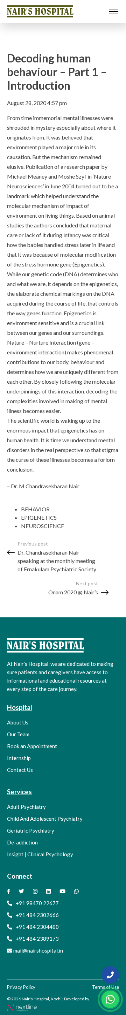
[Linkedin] (48, 891)
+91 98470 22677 (37, 903)
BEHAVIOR (35, 509)
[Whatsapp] (76, 891)
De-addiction (22, 842)
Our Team (18, 734)
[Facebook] (8, 891)
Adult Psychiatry (26, 807)
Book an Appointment (32, 746)
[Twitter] (21, 891)
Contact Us (20, 770)
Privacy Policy (21, 987)
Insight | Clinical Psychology (40, 854)
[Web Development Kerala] (22, 1007)
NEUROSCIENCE (42, 525)
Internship (19, 758)
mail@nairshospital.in (38, 950)
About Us (17, 722)
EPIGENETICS (39, 517)
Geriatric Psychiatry (30, 830)
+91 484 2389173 (37, 938)
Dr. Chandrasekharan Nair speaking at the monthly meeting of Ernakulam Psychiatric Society (57, 560)
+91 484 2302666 (37, 915)
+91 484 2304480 (37, 927)
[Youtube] (62, 891)
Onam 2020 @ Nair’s (73, 592)
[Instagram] (35, 891)
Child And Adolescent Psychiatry (45, 818)
